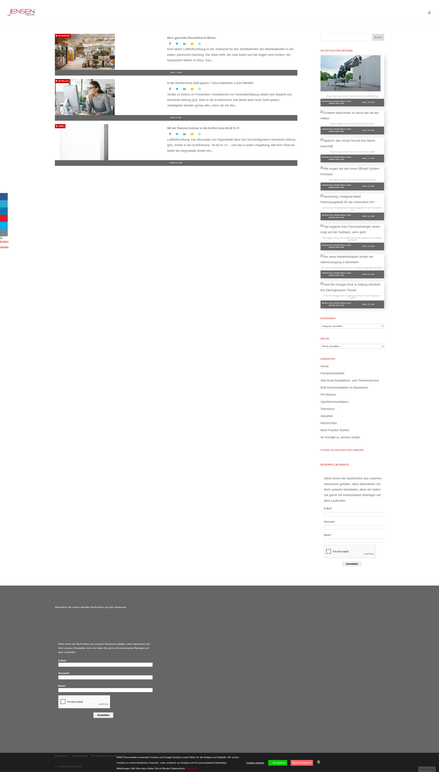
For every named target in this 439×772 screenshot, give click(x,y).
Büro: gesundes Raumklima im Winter (191, 38)
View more (192, 768)
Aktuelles (63, 81)
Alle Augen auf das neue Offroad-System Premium (352, 179)
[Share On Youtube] (4, 218)
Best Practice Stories (335, 430)
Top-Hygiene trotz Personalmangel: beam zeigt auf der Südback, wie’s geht (352, 238)
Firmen (61, 126)
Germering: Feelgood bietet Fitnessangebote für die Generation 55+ (352, 208)
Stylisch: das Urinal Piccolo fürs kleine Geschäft (352, 151)
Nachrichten (329, 423)
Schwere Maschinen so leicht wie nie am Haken (352, 123)
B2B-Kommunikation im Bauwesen (344, 387)
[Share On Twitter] (4, 203)
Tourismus (328, 409)
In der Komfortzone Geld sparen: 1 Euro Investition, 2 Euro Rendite (210, 83)
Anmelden (352, 563)
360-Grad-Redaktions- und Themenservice (350, 380)
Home (325, 366)
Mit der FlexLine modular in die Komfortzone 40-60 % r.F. (203, 128)
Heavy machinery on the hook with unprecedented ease (352, 95)
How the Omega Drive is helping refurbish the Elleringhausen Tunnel (352, 296)
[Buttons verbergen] (4, 247)
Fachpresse (64, 36)
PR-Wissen (328, 394)
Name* (327, 534)
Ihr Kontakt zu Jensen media (340, 437)
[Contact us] (4, 232)
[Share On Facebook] (4, 196)
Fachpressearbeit (332, 373)
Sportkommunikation (335, 402)
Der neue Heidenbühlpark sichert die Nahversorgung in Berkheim (352, 267)
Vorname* (329, 521)
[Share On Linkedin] (4, 211)
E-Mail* (328, 508)
